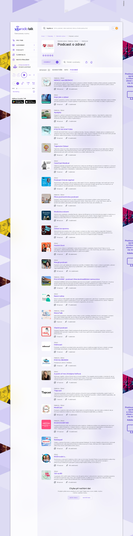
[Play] (24, 75)
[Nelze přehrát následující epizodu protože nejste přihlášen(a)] (30, 75)
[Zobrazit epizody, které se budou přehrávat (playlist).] (33, 83)
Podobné (74, 70)
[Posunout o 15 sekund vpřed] (18, 75)
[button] (23, 45)
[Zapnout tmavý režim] (114, 28)
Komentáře (57, 70)
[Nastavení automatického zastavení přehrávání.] (22, 83)
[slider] (16, 88)
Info (66, 70)
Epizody (44, 70)
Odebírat (47, 62)
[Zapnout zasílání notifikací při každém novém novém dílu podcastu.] (91, 62)
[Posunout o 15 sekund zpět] (14, 75)
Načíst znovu (74, 497)
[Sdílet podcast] (87, 62)
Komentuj (16, 91)
